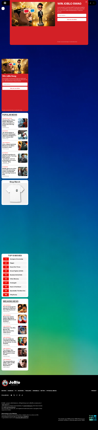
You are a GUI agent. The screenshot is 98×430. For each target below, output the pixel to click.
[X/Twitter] (14, 395)
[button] (5, 3)
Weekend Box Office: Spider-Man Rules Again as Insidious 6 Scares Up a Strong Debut (8, 123)
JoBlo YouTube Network (9, 407)
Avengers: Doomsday (16, 259)
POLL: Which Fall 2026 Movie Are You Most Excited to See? (9, 146)
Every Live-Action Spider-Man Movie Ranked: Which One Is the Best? (9, 319)
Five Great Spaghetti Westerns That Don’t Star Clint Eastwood (9, 308)
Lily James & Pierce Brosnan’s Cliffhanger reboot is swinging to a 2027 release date (9, 135)
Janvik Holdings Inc (28, 405)
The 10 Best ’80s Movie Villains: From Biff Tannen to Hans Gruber (9, 352)
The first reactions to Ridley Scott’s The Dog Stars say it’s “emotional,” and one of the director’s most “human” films (9, 158)
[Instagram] (19, 395)
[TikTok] (90, 3)
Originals (36, 390)
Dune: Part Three (15, 267)
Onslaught (13, 283)
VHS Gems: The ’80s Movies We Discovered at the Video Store (9, 330)
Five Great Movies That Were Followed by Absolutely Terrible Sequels (9, 341)
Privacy (93, 390)
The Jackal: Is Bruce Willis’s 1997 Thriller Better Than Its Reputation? (9, 363)
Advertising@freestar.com (21, 417)
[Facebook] (16, 395)
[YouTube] (11, 395)
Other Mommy (14, 279)
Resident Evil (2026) (16, 275)
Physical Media (52, 390)
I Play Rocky (13, 294)
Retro (43, 390)
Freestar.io (26, 416)
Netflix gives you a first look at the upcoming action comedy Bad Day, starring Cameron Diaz (9, 171)
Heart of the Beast (15, 287)
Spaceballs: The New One (17, 290)
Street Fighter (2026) (16, 271)
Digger (12, 263)
